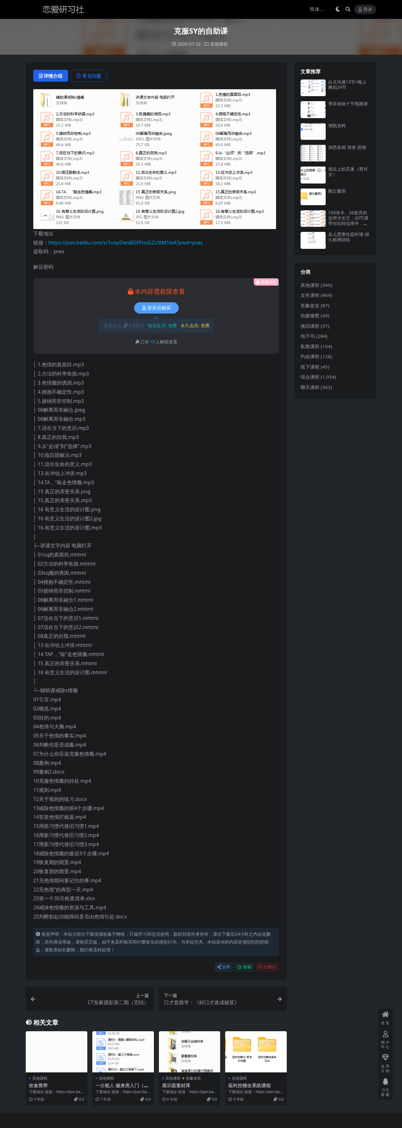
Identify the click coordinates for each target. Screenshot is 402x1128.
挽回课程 (310, 326)
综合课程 (310, 377)
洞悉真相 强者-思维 (347, 147)
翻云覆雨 (337, 191)
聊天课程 (310, 387)
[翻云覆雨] (313, 197)
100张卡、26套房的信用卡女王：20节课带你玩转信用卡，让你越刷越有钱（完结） (348, 223)
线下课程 (310, 367)
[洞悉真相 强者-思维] (313, 153)
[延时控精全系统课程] (256, 1051)
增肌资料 (337, 126)
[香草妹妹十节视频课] (313, 109)
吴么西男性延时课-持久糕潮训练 (348, 237)
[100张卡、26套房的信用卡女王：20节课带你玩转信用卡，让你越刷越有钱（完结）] (313, 218)
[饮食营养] (56, 1051)
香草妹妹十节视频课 (348, 104)
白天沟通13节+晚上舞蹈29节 (347, 84)
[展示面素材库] (189, 1051)
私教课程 (310, 346)
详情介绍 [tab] (53, 76)
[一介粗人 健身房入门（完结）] (123, 1051)
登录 (367, 9)
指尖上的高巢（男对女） (348, 171)
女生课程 (310, 295)
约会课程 (310, 356)
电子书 (308, 336)
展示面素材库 (176, 1085)
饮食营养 (38, 1085)
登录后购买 (159, 307)
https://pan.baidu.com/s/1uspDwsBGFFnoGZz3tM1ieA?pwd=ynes (125, 242)
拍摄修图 (310, 315)
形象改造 (193, 1078)
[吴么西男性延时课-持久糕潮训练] (313, 240)
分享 (226, 967)
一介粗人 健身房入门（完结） (122, 1088)
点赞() (269, 967)
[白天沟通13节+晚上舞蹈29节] (313, 87)
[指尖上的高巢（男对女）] (313, 175)
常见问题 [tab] (91, 76)
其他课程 (219, 44)
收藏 (247, 967)
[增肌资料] (313, 131)
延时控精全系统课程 (249, 1085)
